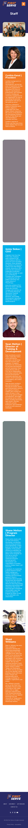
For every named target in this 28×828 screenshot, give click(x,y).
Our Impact (12, 804)
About (5, 804)
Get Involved (21, 804)
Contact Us (14, 807)
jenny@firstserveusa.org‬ (13, 732)
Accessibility (18, 824)
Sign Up (14, 782)
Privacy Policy (10, 824)
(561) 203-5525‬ (10, 725)
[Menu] (23, 4)
